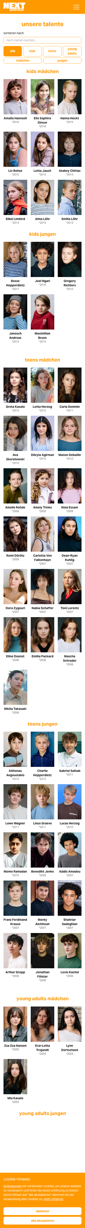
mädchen (22, 60)
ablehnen (42, 1211)
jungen (62, 60)
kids (32, 51)
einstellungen (12, 1186)
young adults (72, 51)
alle (12, 51)
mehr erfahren (53, 1199)
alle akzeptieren (42, 1221)
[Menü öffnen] (76, 7)
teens (52, 51)
